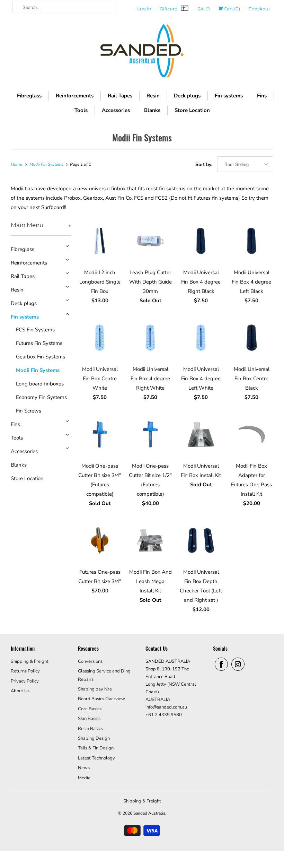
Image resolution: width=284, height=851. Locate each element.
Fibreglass (29, 95)
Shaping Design (94, 738)
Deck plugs (187, 95)
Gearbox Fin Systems (40, 356)
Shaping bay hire (95, 689)
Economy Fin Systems (41, 397)
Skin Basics (89, 718)
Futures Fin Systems (39, 343)
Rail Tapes (120, 95)
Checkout (259, 8)
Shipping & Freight (29, 661)
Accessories (116, 110)
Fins (262, 95)
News (84, 768)
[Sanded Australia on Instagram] (238, 664)
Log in (144, 8)
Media (84, 778)
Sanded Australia (149, 813)
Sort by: (204, 164)
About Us (20, 691)
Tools (81, 110)
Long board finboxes (40, 383)
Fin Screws (28, 410)
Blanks (152, 110)
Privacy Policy (25, 681)
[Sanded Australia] (142, 52)
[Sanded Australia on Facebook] (221, 664)
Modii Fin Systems (142, 137)
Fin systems (229, 95)
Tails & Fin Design (96, 748)
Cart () (231, 8)
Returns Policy (25, 671)
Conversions (90, 661)
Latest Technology (96, 758)
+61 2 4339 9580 (163, 715)
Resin (153, 95)
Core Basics (89, 709)
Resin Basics (90, 729)
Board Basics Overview (101, 699)
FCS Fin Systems (35, 329)
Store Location (192, 110)
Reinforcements (75, 95)
